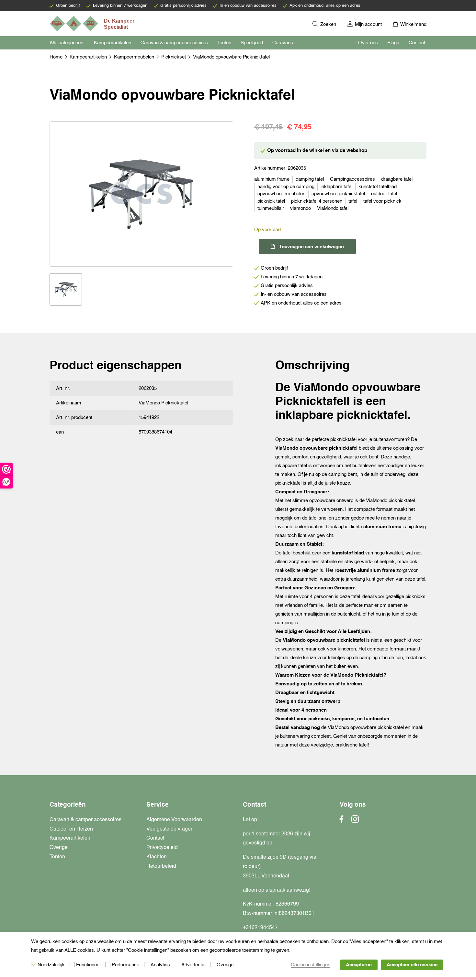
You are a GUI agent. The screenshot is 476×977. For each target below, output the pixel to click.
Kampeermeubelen (134, 57)
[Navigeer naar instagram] (355, 821)
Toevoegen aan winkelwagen (311, 246)
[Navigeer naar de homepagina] (93, 23)
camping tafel (310, 179)
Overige (59, 847)
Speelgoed (252, 42)
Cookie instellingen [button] (310, 964)
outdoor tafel (384, 193)
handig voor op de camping (285, 186)
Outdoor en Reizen (71, 829)
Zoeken (327, 24)
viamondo (300, 208)
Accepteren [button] (359, 964)
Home (56, 57)
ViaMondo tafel (332, 208)
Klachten (156, 857)
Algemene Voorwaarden (174, 819)
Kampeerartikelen (112, 42)
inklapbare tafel (336, 186)
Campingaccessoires (352, 179)
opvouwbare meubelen (281, 193)
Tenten (224, 42)
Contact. (417, 42)
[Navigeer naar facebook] (342, 821)
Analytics (160, 964)
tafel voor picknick (382, 201)
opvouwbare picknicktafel (338, 193)
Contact (155, 838)
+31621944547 (260, 927)
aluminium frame (271, 179)
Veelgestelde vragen (170, 829)
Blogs (393, 42)
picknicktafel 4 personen (316, 201)
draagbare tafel (397, 179)
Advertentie (193, 964)
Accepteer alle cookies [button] (412, 964)
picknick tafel (271, 201)
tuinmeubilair (270, 208)
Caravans (282, 42)
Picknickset (173, 57)
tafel (352, 201)
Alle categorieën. (67, 42)
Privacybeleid (162, 847)
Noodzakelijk (51, 964)
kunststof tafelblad (377, 186)
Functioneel (88, 964)
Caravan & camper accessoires (174, 42)
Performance (125, 964)
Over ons (368, 42)
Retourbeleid (161, 866)
